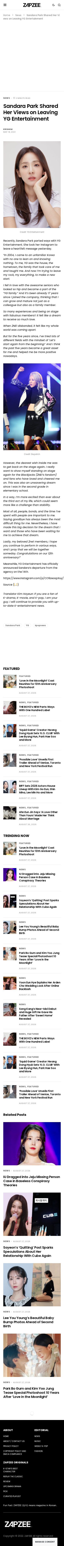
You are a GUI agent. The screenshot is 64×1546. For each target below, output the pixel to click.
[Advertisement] (32, 54)
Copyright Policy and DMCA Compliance (14, 1452)
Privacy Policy (11, 1446)
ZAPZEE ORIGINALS (15, 1462)
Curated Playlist (12, 1496)
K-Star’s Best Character (10, 1470)
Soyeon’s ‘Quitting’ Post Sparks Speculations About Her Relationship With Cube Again (39, 903)
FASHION (38, 1451)
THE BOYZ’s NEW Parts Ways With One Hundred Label (36, 708)
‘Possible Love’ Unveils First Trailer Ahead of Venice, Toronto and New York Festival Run (40, 763)
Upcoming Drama (12, 1486)
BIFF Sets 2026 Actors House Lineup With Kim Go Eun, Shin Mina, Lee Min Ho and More (37, 789)
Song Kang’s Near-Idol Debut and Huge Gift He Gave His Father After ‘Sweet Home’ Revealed (37, 1014)
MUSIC (37, 1441)
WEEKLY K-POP (41, 1446)
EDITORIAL (41, 1430)
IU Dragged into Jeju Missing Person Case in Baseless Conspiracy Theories (37, 877)
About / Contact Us (14, 1441)
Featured (25, 676)
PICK (5, 1491)
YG (27, 625)
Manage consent (45, 1541)
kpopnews (40, 625)
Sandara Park (12, 625)
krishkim (7, 129)
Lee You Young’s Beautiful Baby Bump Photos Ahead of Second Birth (39, 930)
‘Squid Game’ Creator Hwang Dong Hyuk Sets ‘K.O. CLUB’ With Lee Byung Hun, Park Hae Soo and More (39, 735)
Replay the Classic (13, 1476)
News (18, 15)
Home (6, 15)
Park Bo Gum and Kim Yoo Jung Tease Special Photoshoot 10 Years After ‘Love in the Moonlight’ (39, 958)
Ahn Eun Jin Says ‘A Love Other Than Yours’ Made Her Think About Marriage (38, 815)
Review (6, 1481)
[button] (5, 5)
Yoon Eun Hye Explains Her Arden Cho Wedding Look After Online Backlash (39, 986)
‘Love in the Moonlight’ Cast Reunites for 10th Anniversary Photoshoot (37, 684)
